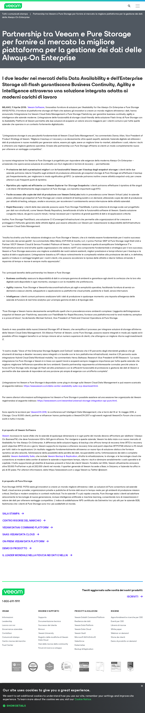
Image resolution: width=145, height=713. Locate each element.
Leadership (7, 621)
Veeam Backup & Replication (62, 456)
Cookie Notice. (83, 699)
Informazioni (7, 617)
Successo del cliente (47, 625)
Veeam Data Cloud (83, 629)
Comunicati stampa (10, 637)
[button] (72, 706)
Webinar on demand (120, 633)
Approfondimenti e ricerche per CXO (127, 617)
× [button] (142, 686)
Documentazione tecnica (49, 621)
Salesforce (79, 641)
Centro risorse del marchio (14, 641)
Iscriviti (132, 596)
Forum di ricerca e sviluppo (50, 648)
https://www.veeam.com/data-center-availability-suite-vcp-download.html (61, 386)
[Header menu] (138, 6)
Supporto (42, 617)
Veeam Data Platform (84, 625)
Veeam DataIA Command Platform (90, 617)
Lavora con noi (8, 625)
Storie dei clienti (118, 637)
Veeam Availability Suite (23, 456)
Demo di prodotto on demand (124, 641)
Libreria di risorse (118, 625)
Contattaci (7, 633)
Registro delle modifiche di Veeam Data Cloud (53, 639)
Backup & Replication (84, 649)
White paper (116, 629)
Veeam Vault (80, 633)
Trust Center (7, 645)
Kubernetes (80, 645)
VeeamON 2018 (39, 412)
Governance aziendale (12, 629)
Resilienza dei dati (82, 621)
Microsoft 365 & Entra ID (85, 637)
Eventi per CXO (117, 621)
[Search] (129, 6)
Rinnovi (41, 629)
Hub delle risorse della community (53, 644)
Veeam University (46, 633)
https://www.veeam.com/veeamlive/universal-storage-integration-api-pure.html (77, 401)
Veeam (5, 436)
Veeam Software (36, 107)
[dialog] (72, 698)
